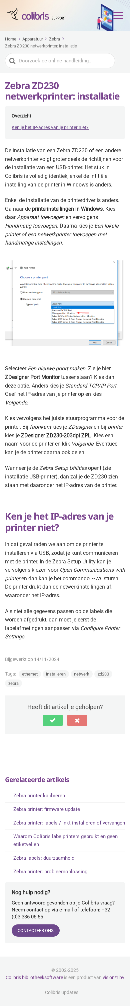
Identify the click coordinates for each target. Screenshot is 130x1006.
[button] (53, 720)
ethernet (30, 674)
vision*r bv (113, 977)
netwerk (81, 674)
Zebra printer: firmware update (46, 809)
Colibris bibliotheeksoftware (34, 977)
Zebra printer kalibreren (39, 796)
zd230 (103, 674)
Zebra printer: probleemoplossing (50, 872)
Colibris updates (61, 992)
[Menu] (118, 15)
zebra (13, 683)
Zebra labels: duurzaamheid (43, 858)
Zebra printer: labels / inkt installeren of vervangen (69, 823)
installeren (56, 674)
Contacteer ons (36, 930)
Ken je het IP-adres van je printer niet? (50, 127)
